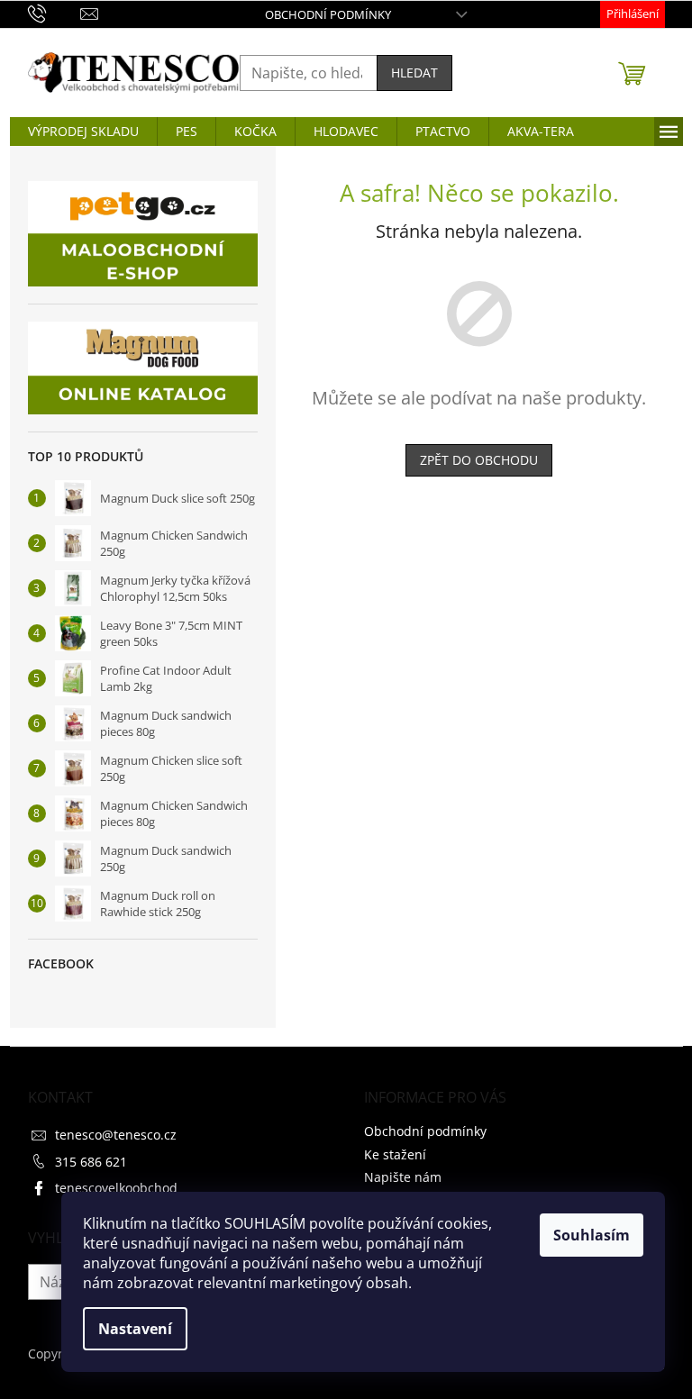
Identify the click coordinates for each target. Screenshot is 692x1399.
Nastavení (135, 1329)
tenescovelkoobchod (116, 1187)
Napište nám (403, 1177)
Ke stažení (395, 1154)
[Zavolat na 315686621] (54, 13)
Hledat (414, 72)
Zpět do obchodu (479, 459)
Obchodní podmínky (328, 14)
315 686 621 (91, 1161)
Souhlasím (591, 1235)
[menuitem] (83, 131)
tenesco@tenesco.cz (116, 1134)
